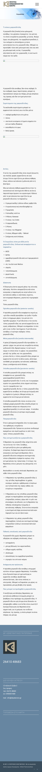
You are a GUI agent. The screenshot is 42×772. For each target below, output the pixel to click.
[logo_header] (17, 4)
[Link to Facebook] (34, 769)
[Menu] (36, 4)
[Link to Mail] (37, 769)
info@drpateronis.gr (14, 698)
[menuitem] (36, 4)
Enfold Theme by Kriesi (26, 767)
